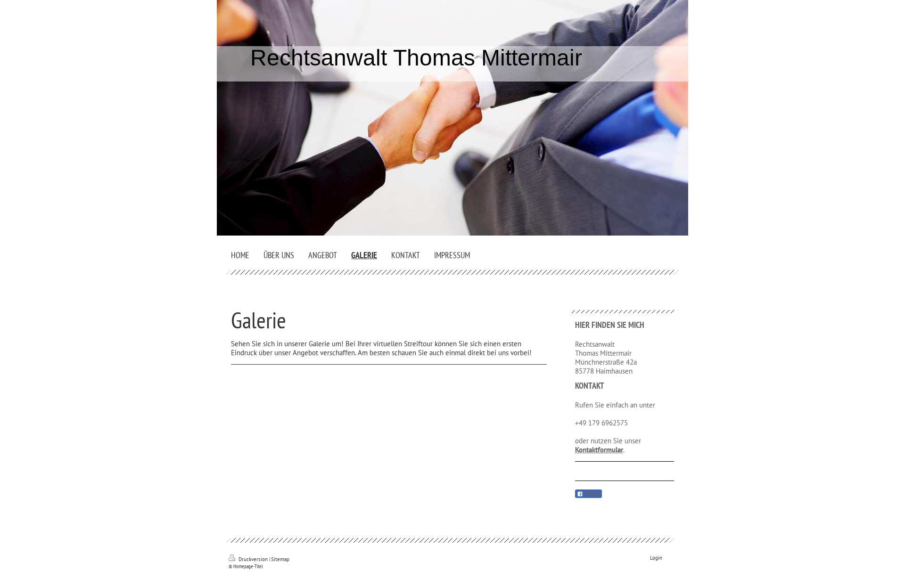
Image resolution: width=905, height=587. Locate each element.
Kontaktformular (599, 449)
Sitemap (280, 559)
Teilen (591, 494)
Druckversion (253, 559)
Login (656, 557)
